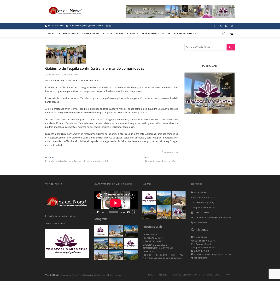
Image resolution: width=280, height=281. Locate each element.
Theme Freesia (78, 275)
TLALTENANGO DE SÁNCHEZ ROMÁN (162, 258)
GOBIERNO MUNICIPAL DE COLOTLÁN (162, 254)
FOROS (229, 274)
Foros (108, 25)
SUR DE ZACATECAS (185, 33)
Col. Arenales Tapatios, (202, 202)
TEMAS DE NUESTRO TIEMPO (185, 275)
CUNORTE (132, 33)
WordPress (90, 275)
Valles (166, 33)
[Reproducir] (98, 212)
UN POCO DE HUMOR (212, 275)
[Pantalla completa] (133, 212)
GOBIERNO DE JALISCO (154, 244)
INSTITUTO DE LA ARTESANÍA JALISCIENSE (158, 250)
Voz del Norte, (200, 192)
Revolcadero (150, 33)
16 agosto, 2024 (71, 74)
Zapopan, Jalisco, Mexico (203, 207)
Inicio (50, 33)
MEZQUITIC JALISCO (153, 241)
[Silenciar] (128, 212)
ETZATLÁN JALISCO (152, 238)
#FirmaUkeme (90, 33)
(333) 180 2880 (56, 25)
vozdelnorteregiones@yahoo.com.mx (86, 25)
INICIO (150, 275)
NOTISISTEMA (149, 234)
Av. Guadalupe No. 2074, (203, 197)
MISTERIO (163, 275)
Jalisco (107, 33)
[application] (116, 203)
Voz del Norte (53, 74)
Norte (119, 33)
